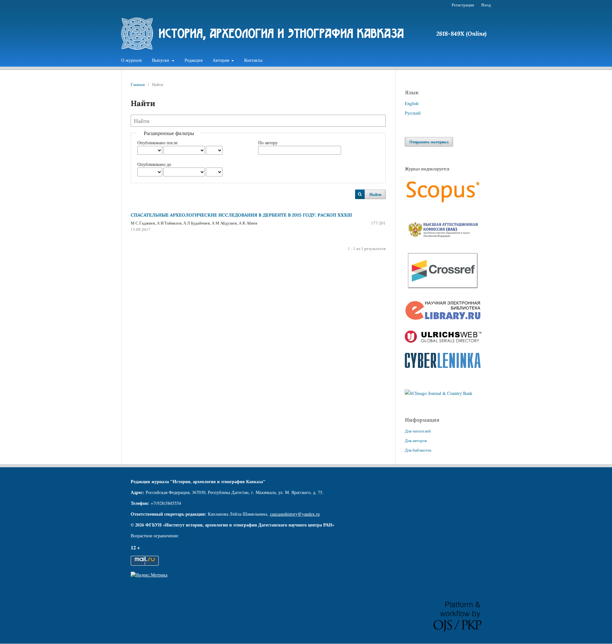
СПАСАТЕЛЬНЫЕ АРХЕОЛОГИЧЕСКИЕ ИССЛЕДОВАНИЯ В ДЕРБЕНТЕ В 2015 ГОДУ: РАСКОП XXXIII (241, 215)
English (412, 103)
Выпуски (161, 60)
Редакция (193, 60)
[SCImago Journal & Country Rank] (438, 393)
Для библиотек (418, 450)
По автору (268, 143)
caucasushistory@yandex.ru (295, 514)
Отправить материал (428, 142)
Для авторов (416, 440)
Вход (486, 5)
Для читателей (418, 431)
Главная (138, 84)
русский (413, 113)
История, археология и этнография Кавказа (281, 33)
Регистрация (463, 5)
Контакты (253, 60)
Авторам (221, 60)
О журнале (131, 60)
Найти (375, 194)
